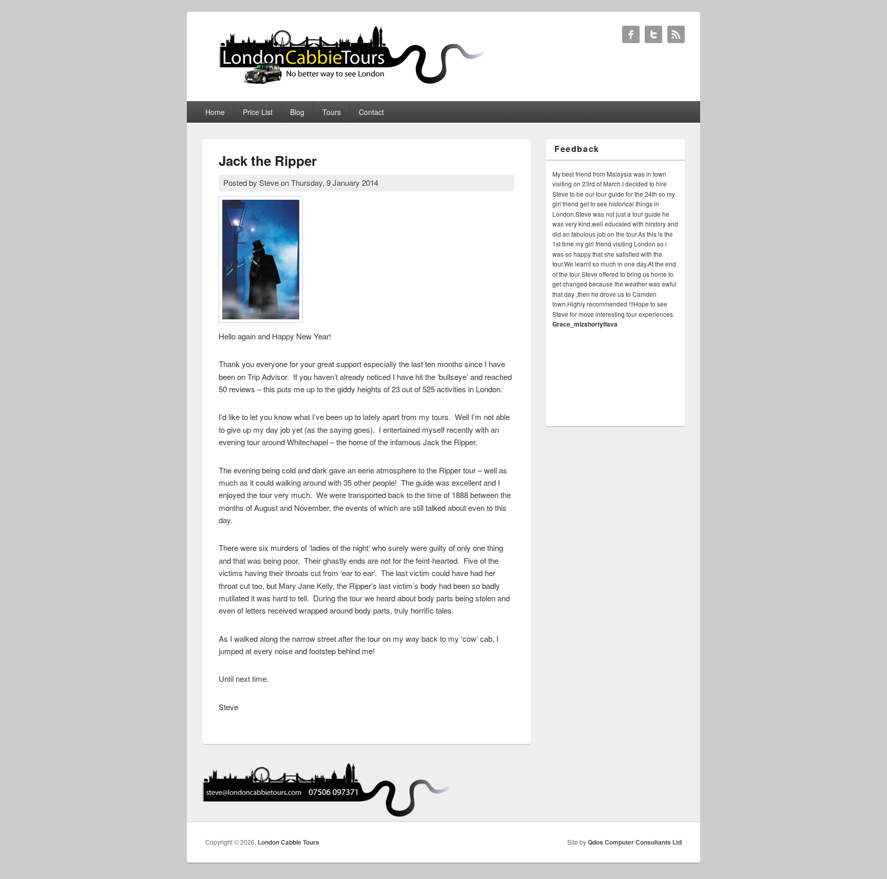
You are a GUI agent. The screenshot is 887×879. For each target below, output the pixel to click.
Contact (371, 112)
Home (215, 112)
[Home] (346, 83)
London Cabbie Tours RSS (676, 34)
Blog (297, 112)
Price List (258, 112)
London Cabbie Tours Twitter (653, 34)
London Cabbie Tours (288, 842)
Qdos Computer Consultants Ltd (635, 842)
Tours (331, 112)
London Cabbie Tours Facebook (631, 34)
